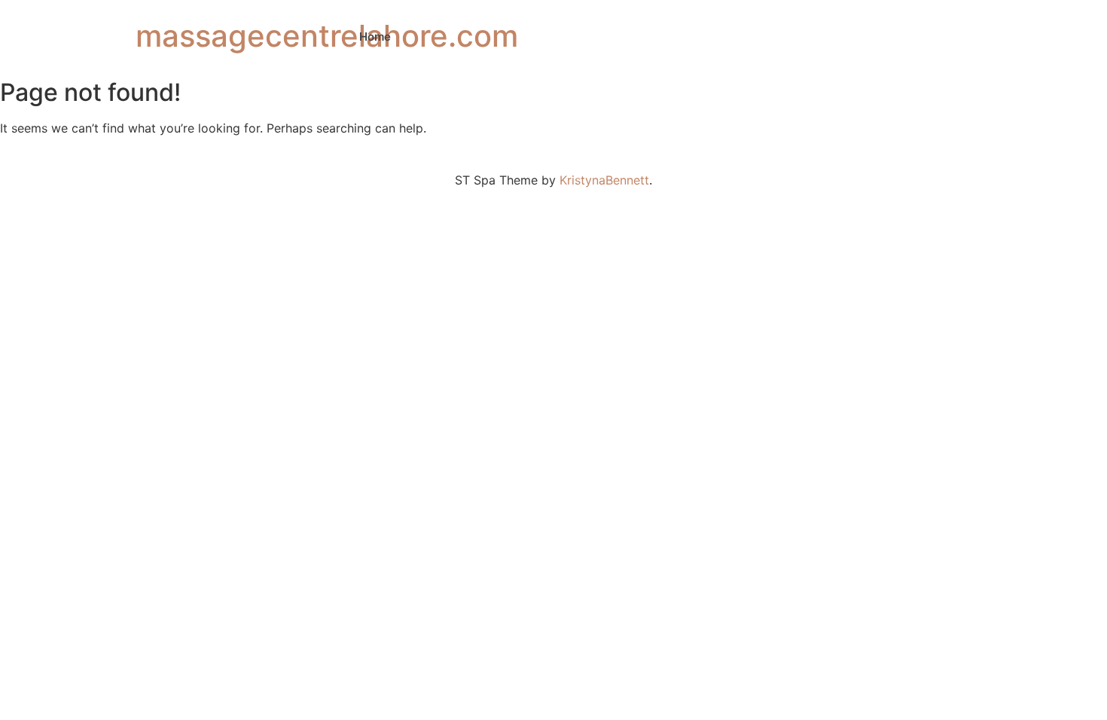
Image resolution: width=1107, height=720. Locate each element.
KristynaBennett (604, 180)
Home (375, 36)
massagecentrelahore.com (327, 35)
